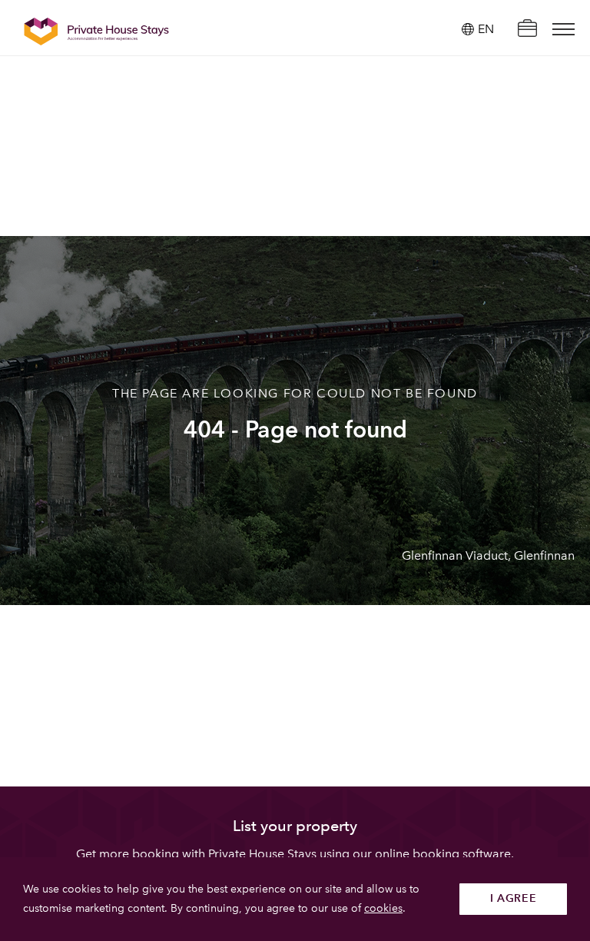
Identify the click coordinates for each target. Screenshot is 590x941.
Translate (468, 107)
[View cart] (527, 29)
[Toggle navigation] (563, 29)
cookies (383, 908)
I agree (513, 898)
